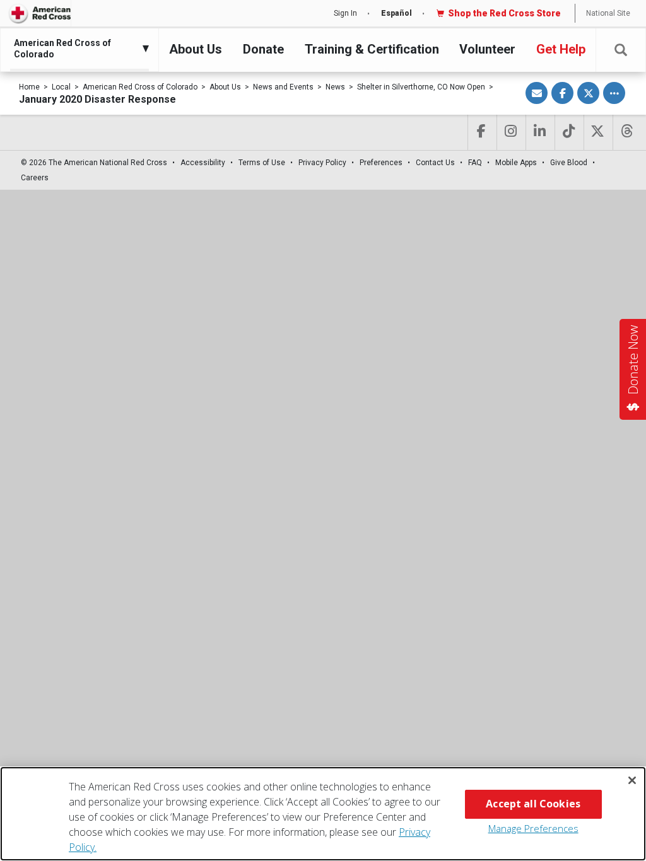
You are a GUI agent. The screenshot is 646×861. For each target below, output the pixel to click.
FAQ (475, 162)
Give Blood (568, 162)
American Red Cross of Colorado (140, 87)
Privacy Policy (322, 162)
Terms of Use (261, 162)
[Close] (632, 780)
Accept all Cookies (533, 804)
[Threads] (626, 132)
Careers (35, 177)
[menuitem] (76, 49)
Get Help (560, 49)
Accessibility (202, 162)
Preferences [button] (381, 162)
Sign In (345, 13)
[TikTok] (568, 132)
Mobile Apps (516, 162)
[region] (323, 813)
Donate (263, 49)
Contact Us (435, 162)
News (335, 87)
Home (29, 87)
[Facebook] (481, 132)
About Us (195, 49)
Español (396, 13)
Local (61, 87)
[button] (621, 50)
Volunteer (487, 49)
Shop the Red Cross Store (504, 13)
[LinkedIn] (539, 132)
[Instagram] (510, 132)
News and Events (283, 87)
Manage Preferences (533, 828)
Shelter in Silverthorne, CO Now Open (421, 87)
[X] (597, 132)
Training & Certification (372, 49)
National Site (608, 13)
